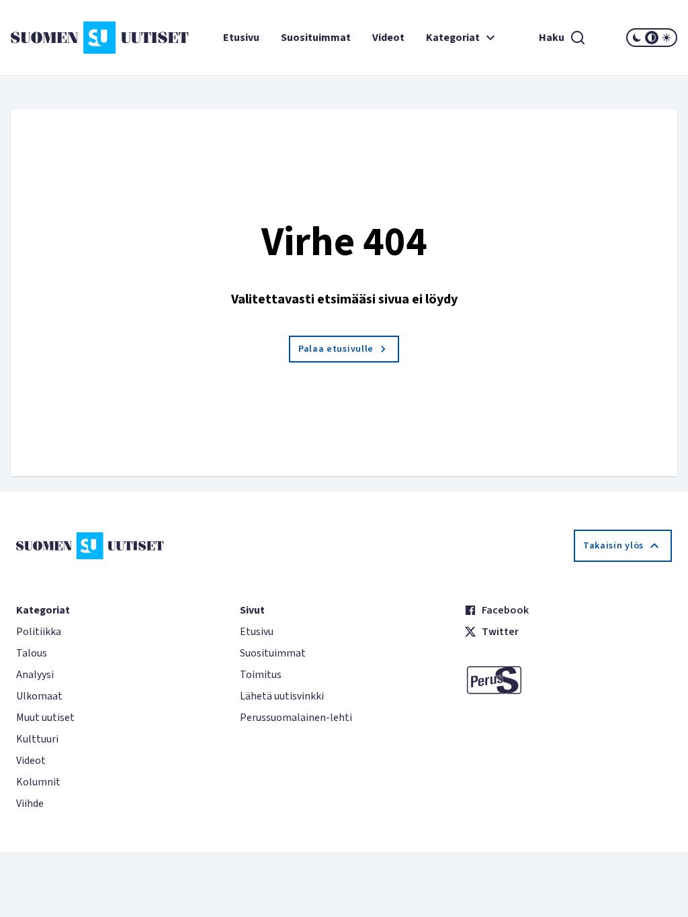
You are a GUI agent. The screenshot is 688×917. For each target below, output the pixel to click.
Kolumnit (38, 782)
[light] (666, 37)
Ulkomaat (39, 696)
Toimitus (261, 674)
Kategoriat (453, 37)
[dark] (637, 37)
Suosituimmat (316, 37)
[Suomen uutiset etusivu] (66, 37)
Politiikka (38, 631)
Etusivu (241, 37)
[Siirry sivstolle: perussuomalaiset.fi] (568, 680)
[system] (651, 37)
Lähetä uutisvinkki (282, 696)
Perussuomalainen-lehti (296, 717)
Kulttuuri (37, 739)
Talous (31, 653)
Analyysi (35, 674)
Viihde (30, 803)
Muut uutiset (45, 717)
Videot (388, 37)
